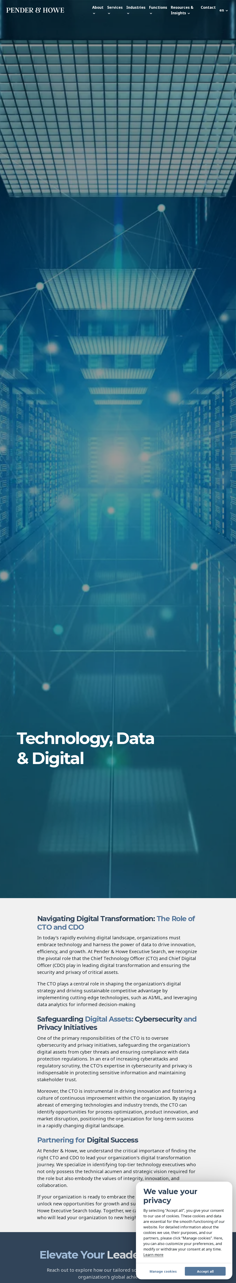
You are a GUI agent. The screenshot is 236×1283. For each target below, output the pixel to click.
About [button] (97, 7)
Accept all (205, 1271)
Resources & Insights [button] (182, 10)
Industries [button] (135, 7)
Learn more (153, 1254)
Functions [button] (158, 7)
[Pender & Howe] (48, 10)
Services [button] (115, 7)
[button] (224, 10)
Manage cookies (163, 1271)
